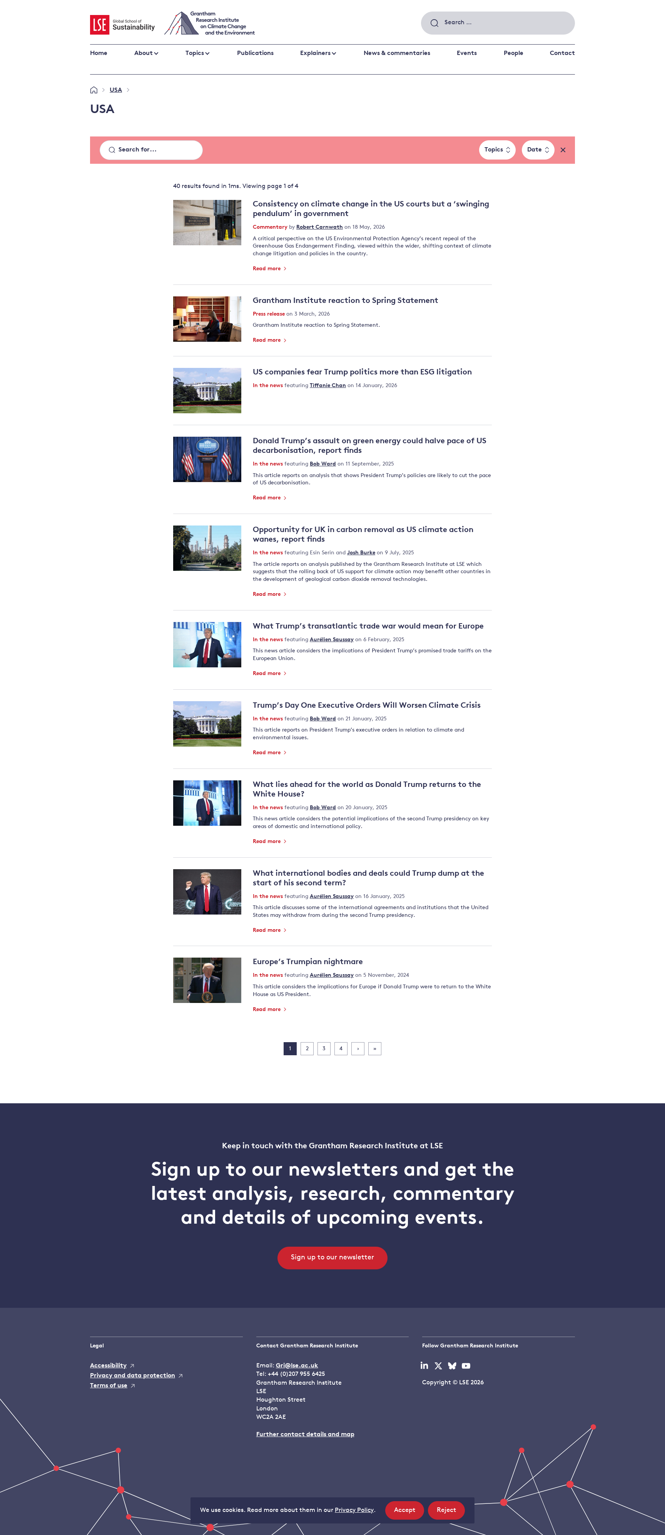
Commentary (271, 227)
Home (98, 53)
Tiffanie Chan (328, 386)
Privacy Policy (354, 1510)
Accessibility (108, 1366)
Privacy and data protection (132, 1376)
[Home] (93, 90)
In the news (268, 386)
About (143, 53)
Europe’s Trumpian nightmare (308, 962)
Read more (267, 269)
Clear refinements (563, 150)
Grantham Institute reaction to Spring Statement (345, 301)
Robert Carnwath (319, 227)
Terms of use (108, 1386)
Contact (562, 53)
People (513, 53)
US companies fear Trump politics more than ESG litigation (362, 372)
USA (116, 90)
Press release (269, 314)
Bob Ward (323, 464)
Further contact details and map (305, 1435)
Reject (451, 1513)
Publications (255, 53)
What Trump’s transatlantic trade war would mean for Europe (368, 626)
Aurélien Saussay (332, 640)
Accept (409, 1513)
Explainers (315, 53)
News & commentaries (397, 53)
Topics (194, 53)
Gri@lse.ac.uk (297, 1366)
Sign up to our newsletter (332, 1257)
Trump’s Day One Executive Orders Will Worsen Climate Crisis (367, 706)
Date (534, 150)
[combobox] (498, 23)
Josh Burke (361, 553)
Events (467, 53)
